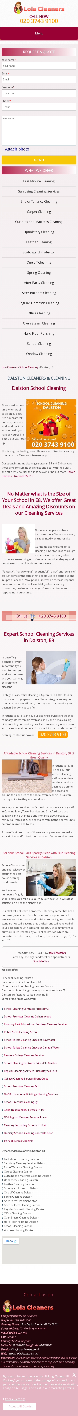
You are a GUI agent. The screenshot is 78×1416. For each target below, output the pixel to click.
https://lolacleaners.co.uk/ (22, 1353)
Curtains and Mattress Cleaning (39, 222)
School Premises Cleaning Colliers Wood (27, 1016)
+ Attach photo (15, 149)
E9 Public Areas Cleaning (18, 1140)
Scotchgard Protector (39, 252)
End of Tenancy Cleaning (39, 201)
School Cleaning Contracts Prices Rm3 (26, 1008)
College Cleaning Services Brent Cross (26, 1078)
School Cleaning (39, 343)
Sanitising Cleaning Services (39, 191)
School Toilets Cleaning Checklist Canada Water (32, 1047)
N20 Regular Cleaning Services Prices (25, 1117)
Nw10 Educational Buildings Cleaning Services (31, 1094)
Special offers (41, 961)
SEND (39, 160)
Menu (39, 33)
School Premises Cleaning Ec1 (21, 1086)
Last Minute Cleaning (39, 181)
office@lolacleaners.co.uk (24, 1349)
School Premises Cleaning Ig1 (21, 1102)
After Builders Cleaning (39, 293)
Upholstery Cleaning (39, 232)
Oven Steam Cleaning (39, 323)
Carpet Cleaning (39, 211)
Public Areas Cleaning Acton (20, 1032)
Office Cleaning (39, 313)
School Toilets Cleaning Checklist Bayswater (29, 1040)
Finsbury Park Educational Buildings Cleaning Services (35, 1024)
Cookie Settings (15, 1399)
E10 (31, 476)
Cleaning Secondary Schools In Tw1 (25, 1109)
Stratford (18, 476)
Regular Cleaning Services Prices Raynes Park (30, 1071)
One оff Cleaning (39, 262)
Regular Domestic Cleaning (39, 303)
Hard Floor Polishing (39, 333)
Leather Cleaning (39, 242)
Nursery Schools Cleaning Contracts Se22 (28, 1133)
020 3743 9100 (39, 21)
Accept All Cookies (21, 1406)
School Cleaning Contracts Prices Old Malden (30, 1063)
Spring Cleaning (39, 272)
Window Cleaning (39, 354)
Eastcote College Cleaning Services (24, 1055)
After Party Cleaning (39, 282)
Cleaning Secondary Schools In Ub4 (25, 1125)
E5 (26, 476)
